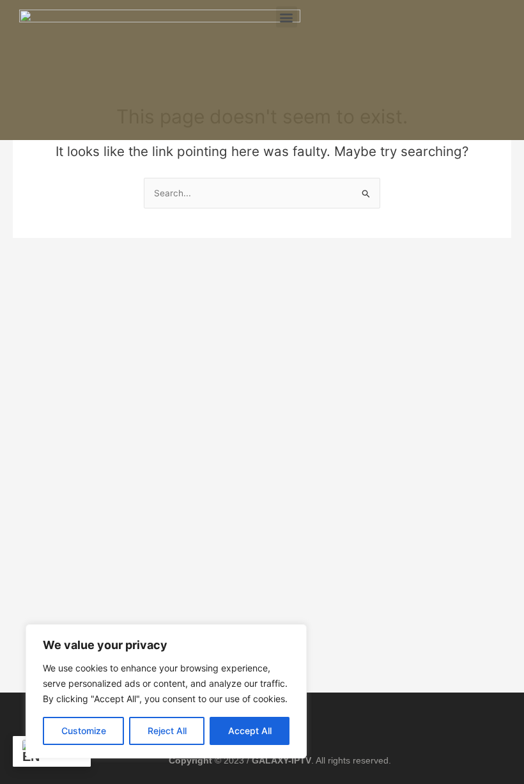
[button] (286, 16)
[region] (166, 691)
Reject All (167, 730)
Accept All (250, 730)
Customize (83, 730)
